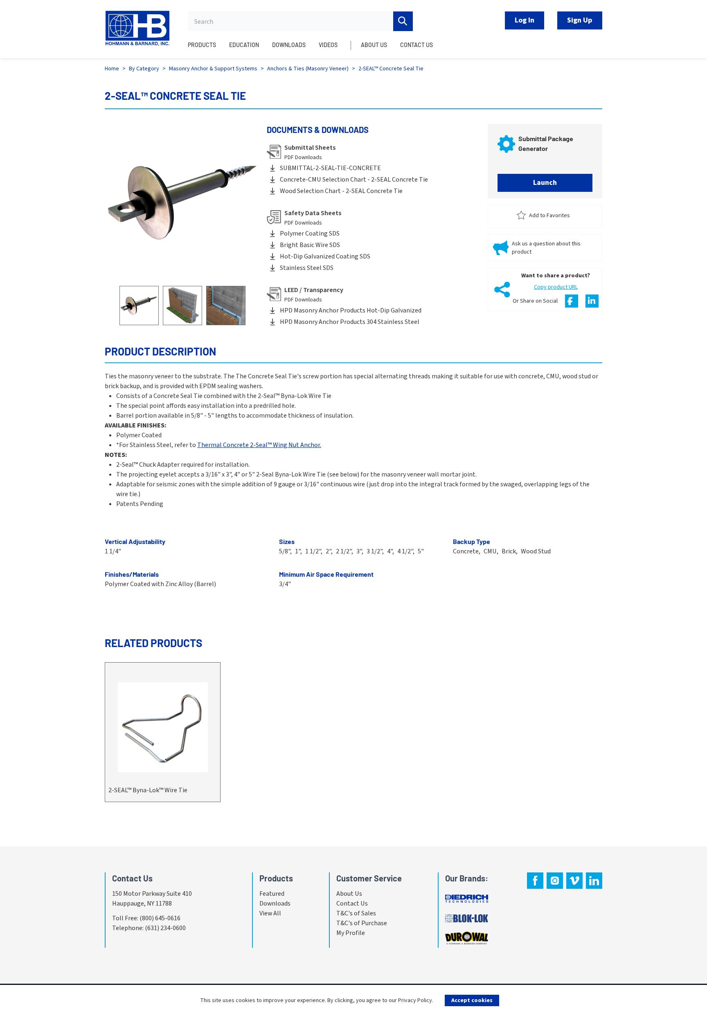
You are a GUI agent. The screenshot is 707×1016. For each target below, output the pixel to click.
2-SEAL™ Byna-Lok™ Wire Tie (147, 790)
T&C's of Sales (356, 913)
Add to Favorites (549, 215)
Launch (545, 183)
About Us (349, 893)
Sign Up (579, 20)
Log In (524, 20)
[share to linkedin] (592, 301)
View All (270, 913)
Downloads (274, 903)
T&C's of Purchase (361, 923)
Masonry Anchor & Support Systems (213, 69)
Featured (271, 893)
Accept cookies (472, 1000)
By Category (144, 69)
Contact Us (352, 903)
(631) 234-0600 (165, 928)
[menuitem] (205, 49)
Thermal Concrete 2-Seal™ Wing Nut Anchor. (259, 445)
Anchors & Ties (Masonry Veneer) (308, 69)
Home (112, 69)
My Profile (350, 932)
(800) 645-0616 (160, 918)
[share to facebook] (571, 301)
